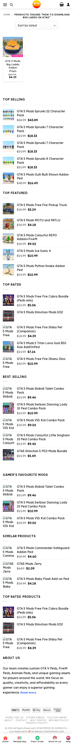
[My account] (68, 4)
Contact (21, 720)
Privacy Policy (37, 723)
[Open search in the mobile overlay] (11, 4)
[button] (5, 4)
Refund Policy (59, 720)
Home (6, 14)
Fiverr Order (35, 717)
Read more (28, 692)
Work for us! (14, 717)
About (8, 720)
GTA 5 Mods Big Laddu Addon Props (12, 65)
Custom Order (57, 717)
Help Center (38, 720)
